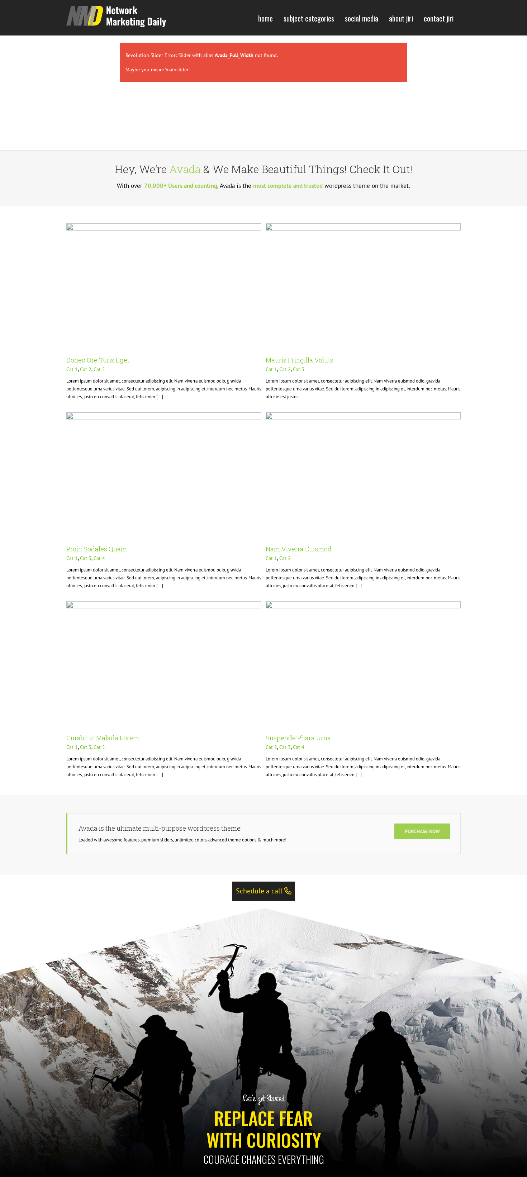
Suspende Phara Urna (298, 738)
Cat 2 (85, 369)
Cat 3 (298, 369)
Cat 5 (99, 369)
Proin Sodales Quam (96, 549)
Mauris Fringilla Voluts (299, 360)
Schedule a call (260, 891)
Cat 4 (99, 558)
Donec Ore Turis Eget (97, 360)
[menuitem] (265, 17)
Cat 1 (72, 369)
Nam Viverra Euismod (299, 549)
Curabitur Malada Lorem (102, 738)
